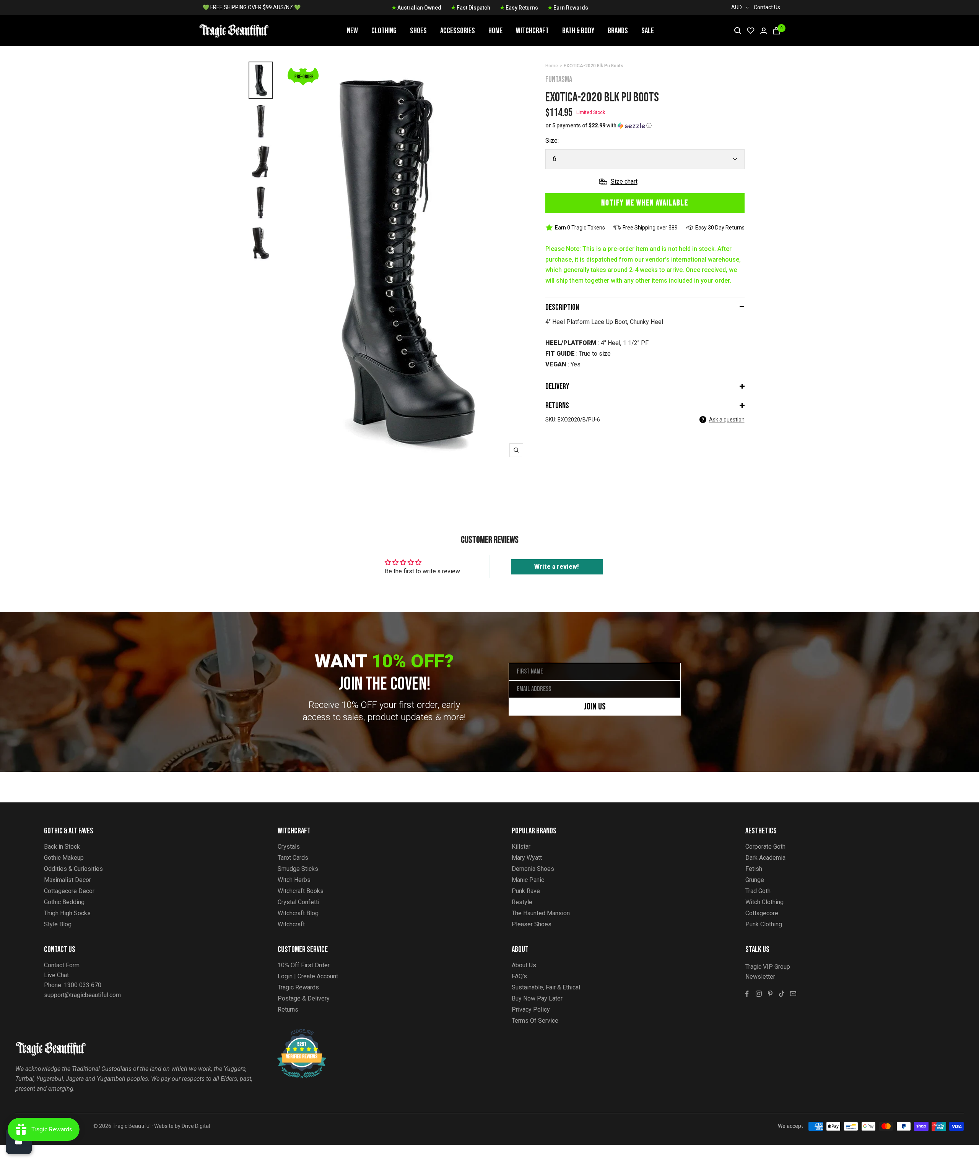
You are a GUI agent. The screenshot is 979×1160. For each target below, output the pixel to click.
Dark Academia (765, 857)
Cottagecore (761, 913)
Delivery (557, 386)
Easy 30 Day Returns (720, 228)
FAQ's (519, 976)
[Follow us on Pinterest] (770, 993)
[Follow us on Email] (793, 993)
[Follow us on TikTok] (781, 993)
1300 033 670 (82, 985)
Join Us (595, 706)
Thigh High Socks (67, 913)
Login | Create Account (308, 976)
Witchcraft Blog (298, 913)
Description (562, 307)
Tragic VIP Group (767, 966)
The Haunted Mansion (541, 913)
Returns (557, 405)
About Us (524, 965)
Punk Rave (526, 891)
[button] (645, 125)
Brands (618, 31)
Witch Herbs (294, 879)
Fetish (753, 868)
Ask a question (727, 419)
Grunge (754, 879)
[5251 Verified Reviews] (295, 1032)
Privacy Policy (531, 1009)
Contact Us (767, 7)
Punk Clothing (763, 924)
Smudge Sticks (298, 868)
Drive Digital (196, 1126)
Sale (647, 31)
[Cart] (776, 30)
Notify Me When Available (644, 203)
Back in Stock (62, 846)
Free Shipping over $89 (650, 228)
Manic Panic (528, 879)
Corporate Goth (765, 846)
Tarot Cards (293, 857)
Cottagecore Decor (69, 891)
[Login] (763, 31)
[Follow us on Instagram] (758, 993)
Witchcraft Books (301, 891)
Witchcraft (532, 31)
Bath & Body (578, 31)
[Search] (737, 30)
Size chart (624, 181)
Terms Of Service (535, 1020)
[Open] (19, 1141)
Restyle (522, 902)
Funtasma (558, 79)
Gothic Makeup (64, 857)
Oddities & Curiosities (73, 868)
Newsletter (760, 976)
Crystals (289, 846)
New (352, 31)
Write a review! (556, 566)
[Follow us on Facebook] (747, 993)
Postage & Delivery (304, 998)
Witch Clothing (764, 902)
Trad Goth (758, 891)
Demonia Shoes (533, 868)
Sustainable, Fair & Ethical (546, 987)
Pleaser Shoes (531, 924)
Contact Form (62, 965)
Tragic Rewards (298, 987)
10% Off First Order (304, 965)
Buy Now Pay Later (537, 998)
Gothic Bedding (64, 902)
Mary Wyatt (527, 857)
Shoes (418, 31)
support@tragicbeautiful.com (82, 995)
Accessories (457, 31)
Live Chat (56, 975)
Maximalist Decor (67, 879)
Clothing (384, 31)
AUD (736, 7)
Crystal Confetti (298, 902)
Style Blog (58, 924)
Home (495, 31)
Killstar (521, 846)
